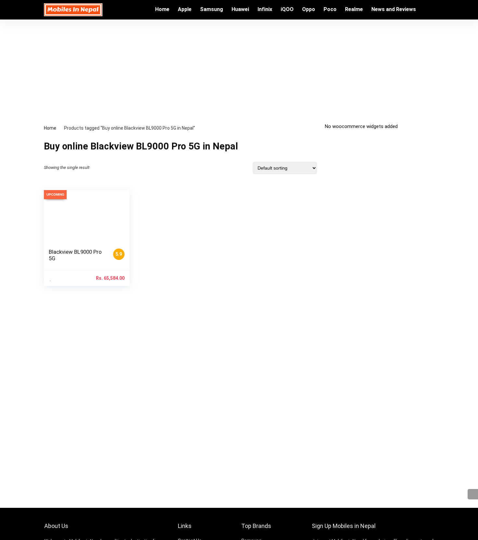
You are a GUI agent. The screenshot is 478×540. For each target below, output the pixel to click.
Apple (185, 9)
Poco (330, 9)
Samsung (211, 9)
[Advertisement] (239, 68)
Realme (354, 9)
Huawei (240, 9)
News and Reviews (393, 9)
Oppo (308, 9)
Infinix (265, 9)
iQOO (287, 9)
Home (162, 9)
